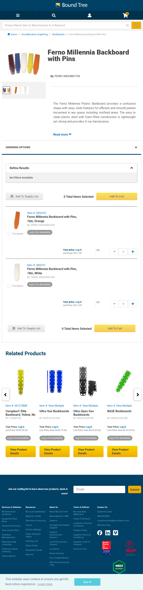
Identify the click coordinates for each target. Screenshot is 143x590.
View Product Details (18, 451)
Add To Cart (117, 196)
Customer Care (104, 512)
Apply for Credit (33, 516)
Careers (53, 520)
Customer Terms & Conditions (82, 524)
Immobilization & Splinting (34, 34)
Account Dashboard (35, 512)
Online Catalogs (33, 529)
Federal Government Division (56, 535)
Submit (134, 489)
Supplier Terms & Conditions (82, 536)
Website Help (103, 525)
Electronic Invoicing (35, 520)
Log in (78, 249)
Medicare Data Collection (9, 543)
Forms (29, 525)
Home (14, 34)
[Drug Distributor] (131, 548)
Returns (29, 554)
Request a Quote (34, 550)
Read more (61, 134)
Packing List (32, 541)
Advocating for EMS (59, 516)
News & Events (57, 553)
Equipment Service (11, 526)
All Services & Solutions (8, 513)
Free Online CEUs (10, 530)
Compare (17, 233)
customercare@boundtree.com (113, 520)
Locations (54, 549)
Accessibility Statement (79, 513)
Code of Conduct (81, 519)
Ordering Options (18, 147)
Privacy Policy (80, 530)
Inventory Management (8, 536)
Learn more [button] (45, 584)
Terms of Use (80, 549)
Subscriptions (9, 556)
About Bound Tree (59, 512)
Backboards (58, 34)
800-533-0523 (103, 516)
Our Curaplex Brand (59, 558)
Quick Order (32, 545)
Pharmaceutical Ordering (10, 550)
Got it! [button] (87, 582)
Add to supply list (26, 196)
